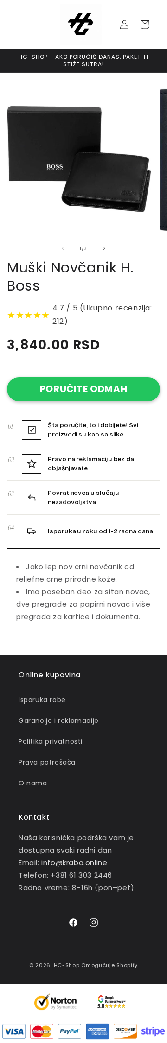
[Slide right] (104, 248)
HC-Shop (67, 965)
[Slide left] (63, 248)
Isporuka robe (42, 699)
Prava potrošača (47, 762)
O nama (33, 783)
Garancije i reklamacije (59, 720)
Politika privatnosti (51, 741)
